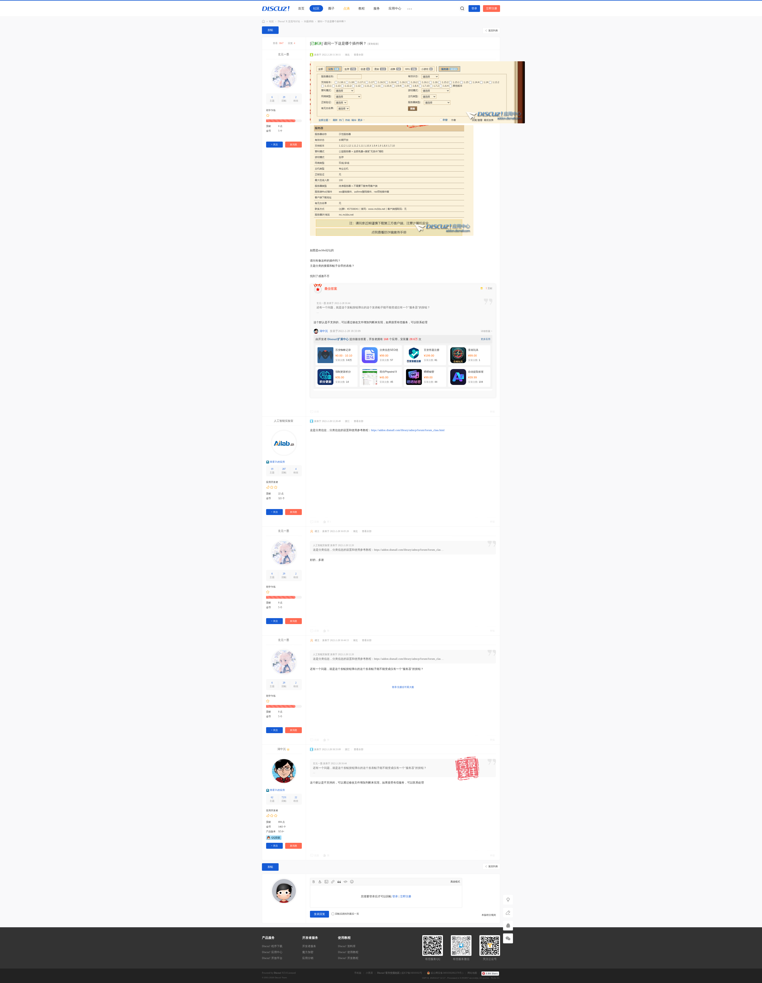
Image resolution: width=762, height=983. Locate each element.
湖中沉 (323, 331)
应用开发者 (272, 482)
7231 (284, 797)
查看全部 (358, 54)
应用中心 (395, 8)
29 (284, 97)
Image (326, 881)
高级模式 (455, 881)
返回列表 (493, 30)
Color (320, 881)
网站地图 (472, 972)
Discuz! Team (281, 977)
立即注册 (491, 8)
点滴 (346, 8)
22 (296, 797)
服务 (376, 8)
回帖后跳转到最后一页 (347, 913)
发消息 (293, 144)
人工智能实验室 (283, 420)
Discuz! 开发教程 (348, 958)
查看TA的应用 (277, 461)
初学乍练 (271, 110)
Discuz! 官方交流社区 (263, 21)
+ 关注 (274, 144)
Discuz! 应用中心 (272, 952)
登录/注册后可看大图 (403, 687)
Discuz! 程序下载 (272, 946)
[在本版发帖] (508, 913)
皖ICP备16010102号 (412, 972)
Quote (339, 881)
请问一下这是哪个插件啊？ (332, 21)
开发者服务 (309, 946)
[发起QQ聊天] (273, 839)
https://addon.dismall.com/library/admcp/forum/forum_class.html (407, 430)
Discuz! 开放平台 (272, 958)
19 (272, 469)
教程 (361, 8)
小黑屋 (369, 972)
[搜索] (462, 8)
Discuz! (277, 972)
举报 (492, 411)
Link (332, 881)
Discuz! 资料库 (347, 946)
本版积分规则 (489, 915)
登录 (474, 8)
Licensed (291, 972)
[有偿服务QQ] (508, 925)
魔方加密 (307, 952)
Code (345, 881)
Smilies (351, 881)
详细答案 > (486, 331)
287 (284, 469)
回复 (316, 411)
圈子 (331, 8)
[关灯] (508, 900)
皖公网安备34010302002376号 (446, 972)
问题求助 (309, 21)
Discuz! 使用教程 (348, 952)
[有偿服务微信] (508, 938)
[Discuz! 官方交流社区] (276, 8)
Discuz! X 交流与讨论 (289, 21)
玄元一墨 (283, 54)
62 (272, 797)
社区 (316, 8)
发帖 (270, 30)
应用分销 (307, 958)
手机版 (357, 972)
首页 (301, 8)
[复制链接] (373, 43)
